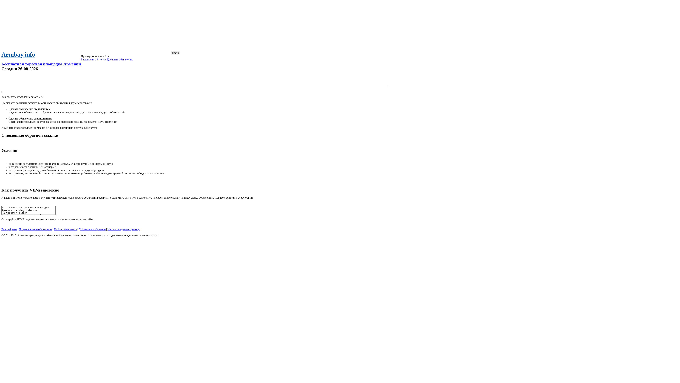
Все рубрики (9, 229)
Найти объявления (65, 229)
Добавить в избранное (92, 229)
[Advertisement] (340, 26)
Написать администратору (123, 229)
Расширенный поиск (93, 59)
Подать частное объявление (35, 229)
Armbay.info (18, 54)
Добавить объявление (120, 59)
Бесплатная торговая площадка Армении (41, 64)
